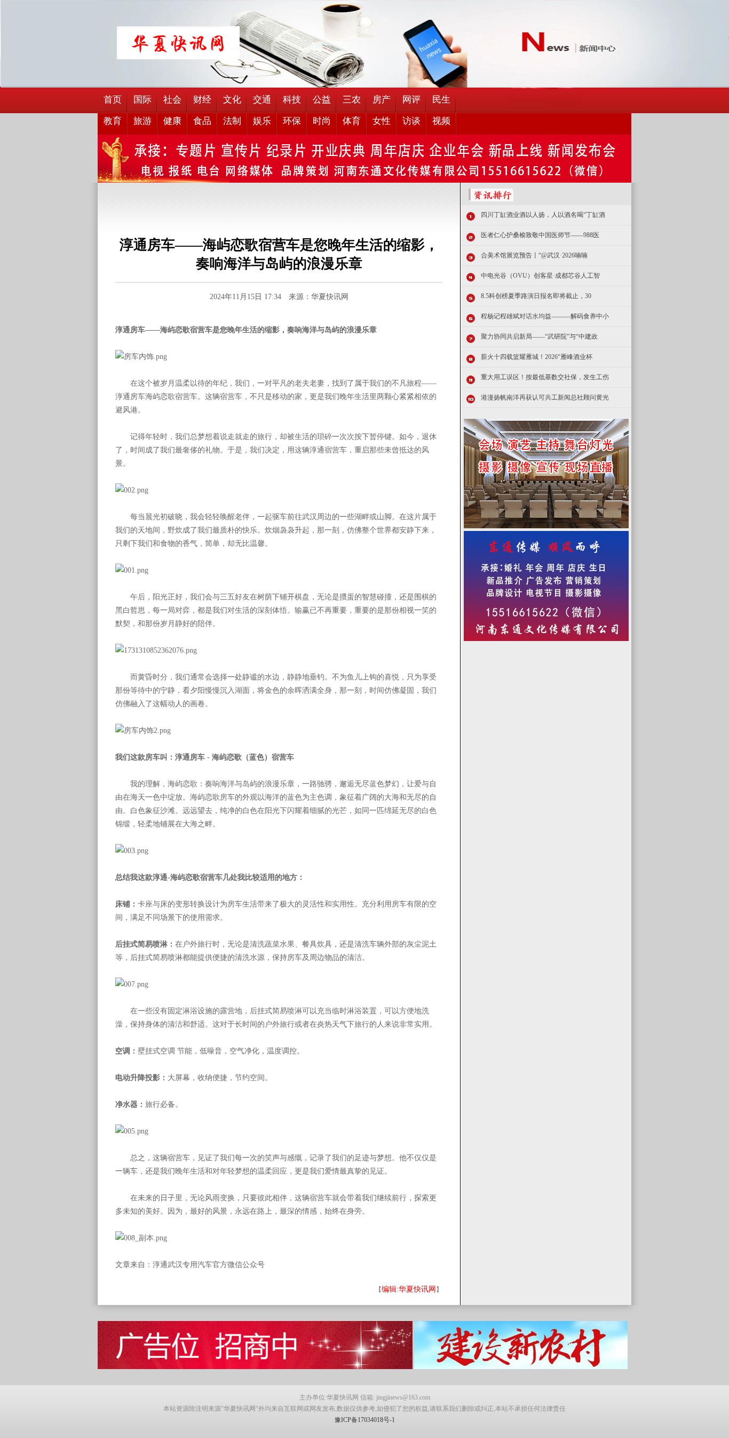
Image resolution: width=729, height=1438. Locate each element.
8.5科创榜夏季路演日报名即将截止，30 (536, 296)
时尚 (322, 121)
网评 (411, 100)
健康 (172, 121)
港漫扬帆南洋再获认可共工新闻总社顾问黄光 (545, 397)
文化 (232, 100)
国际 (142, 100)
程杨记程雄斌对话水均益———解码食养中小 (545, 316)
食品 (202, 121)
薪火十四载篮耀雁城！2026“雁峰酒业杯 (536, 357)
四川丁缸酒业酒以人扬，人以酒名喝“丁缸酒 (543, 214)
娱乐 (262, 121)
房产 (382, 100)
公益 (322, 100)
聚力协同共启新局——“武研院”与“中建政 (539, 336)
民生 (441, 100)
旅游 (142, 121)
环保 (292, 121)
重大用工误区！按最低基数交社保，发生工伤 (545, 377)
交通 (262, 100)
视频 (441, 121)
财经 (202, 100)
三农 (352, 100)
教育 (113, 121)
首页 (113, 100)
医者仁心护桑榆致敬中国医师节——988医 (540, 235)
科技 (292, 100)
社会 (172, 100)
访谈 (411, 121)
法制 (232, 121)
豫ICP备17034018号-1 (365, 1420)
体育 (352, 121)
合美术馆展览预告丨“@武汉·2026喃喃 (534, 255)
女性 (382, 121)
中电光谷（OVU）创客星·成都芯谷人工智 (540, 275)
